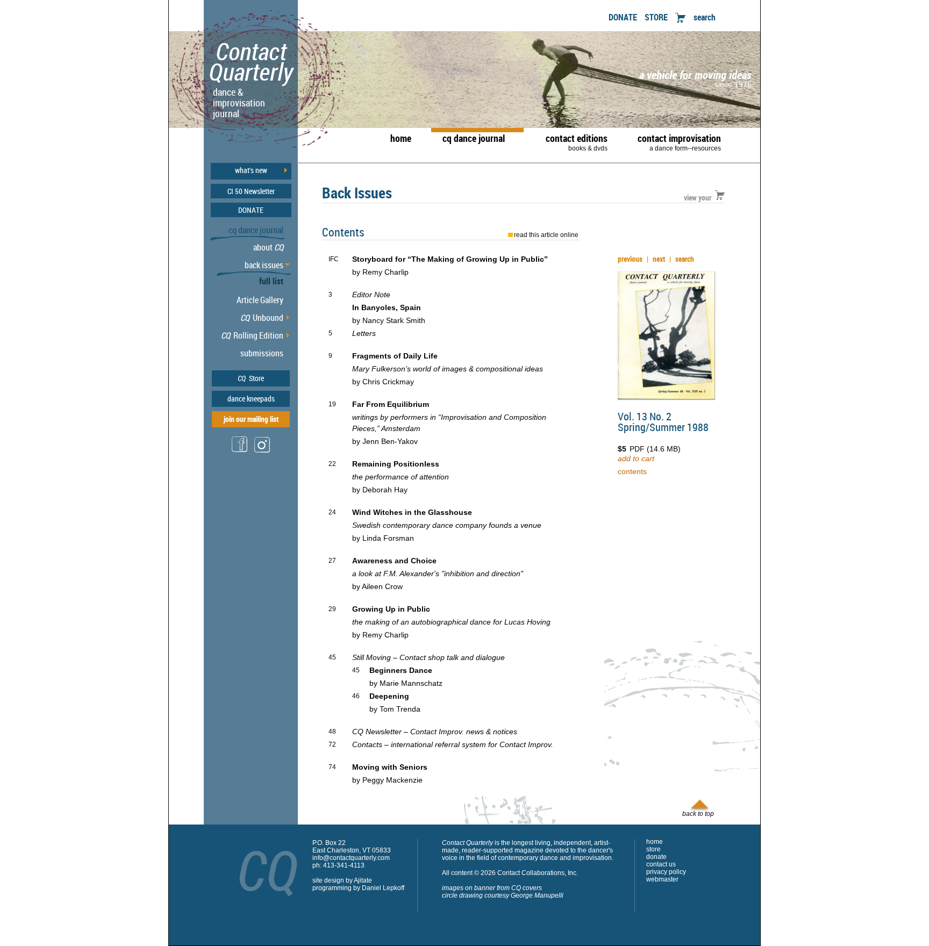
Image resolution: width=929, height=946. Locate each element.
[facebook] (239, 451)
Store (251, 378)
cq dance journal (473, 138)
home (400, 138)
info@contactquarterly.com (351, 858)
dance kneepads (251, 398)
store (653, 849)
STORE (656, 17)
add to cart (636, 458)
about (268, 247)
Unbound (261, 317)
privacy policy (666, 872)
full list (271, 281)
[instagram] (262, 452)
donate (656, 857)
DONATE (623, 17)
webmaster (662, 879)
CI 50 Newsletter (251, 191)
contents (632, 471)
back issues (264, 265)
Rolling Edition (252, 335)
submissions (261, 353)
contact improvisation (679, 142)
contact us (661, 864)
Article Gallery (260, 300)
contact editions (577, 142)
